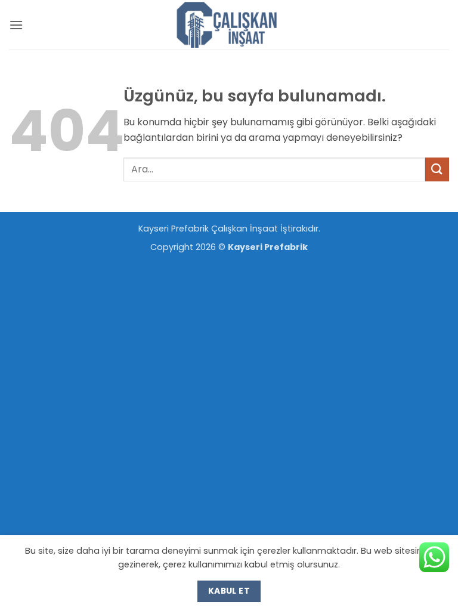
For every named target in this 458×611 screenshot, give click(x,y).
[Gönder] (437, 169)
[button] (16, 24)
